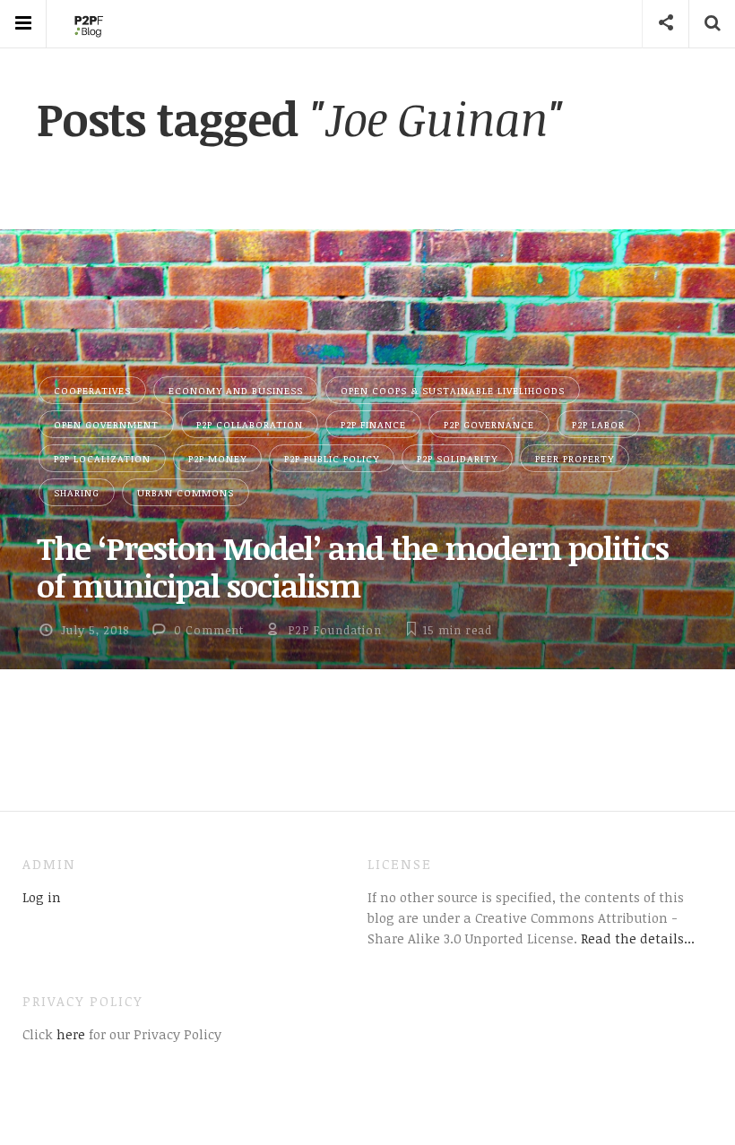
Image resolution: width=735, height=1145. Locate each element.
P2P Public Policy (331, 458)
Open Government (106, 424)
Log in (41, 897)
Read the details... (638, 938)
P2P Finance (373, 424)
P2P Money (217, 458)
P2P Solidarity (457, 458)
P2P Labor (598, 424)
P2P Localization (102, 458)
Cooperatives (92, 390)
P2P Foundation (335, 630)
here (69, 1034)
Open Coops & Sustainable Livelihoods (453, 390)
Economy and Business (236, 390)
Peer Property (574, 458)
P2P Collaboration (249, 424)
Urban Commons (185, 492)
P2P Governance (489, 424)
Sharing (76, 492)
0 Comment (209, 630)
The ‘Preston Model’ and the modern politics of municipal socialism (353, 566)
